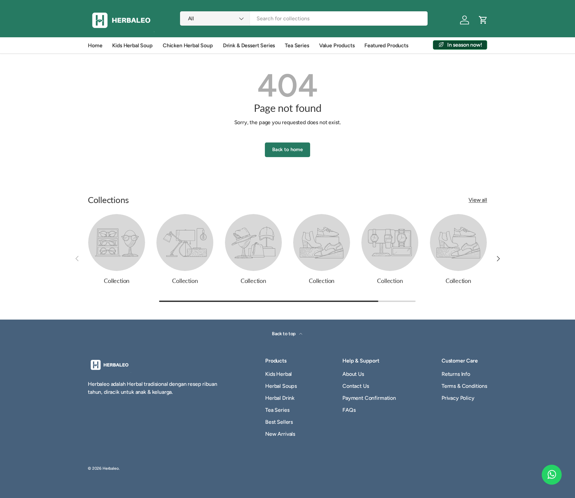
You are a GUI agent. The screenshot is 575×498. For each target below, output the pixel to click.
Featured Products (386, 45)
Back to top (284, 334)
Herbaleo (110, 468)
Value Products (337, 45)
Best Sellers (279, 422)
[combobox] (304, 18)
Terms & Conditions (464, 386)
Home (95, 45)
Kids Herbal (278, 374)
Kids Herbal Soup (132, 45)
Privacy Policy (458, 398)
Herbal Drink (279, 398)
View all (478, 200)
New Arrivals (280, 434)
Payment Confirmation (369, 398)
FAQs (348, 410)
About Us (353, 374)
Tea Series (297, 45)
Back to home (287, 149)
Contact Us (355, 386)
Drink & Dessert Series (249, 45)
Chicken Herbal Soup (188, 45)
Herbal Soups (281, 386)
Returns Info (456, 374)
